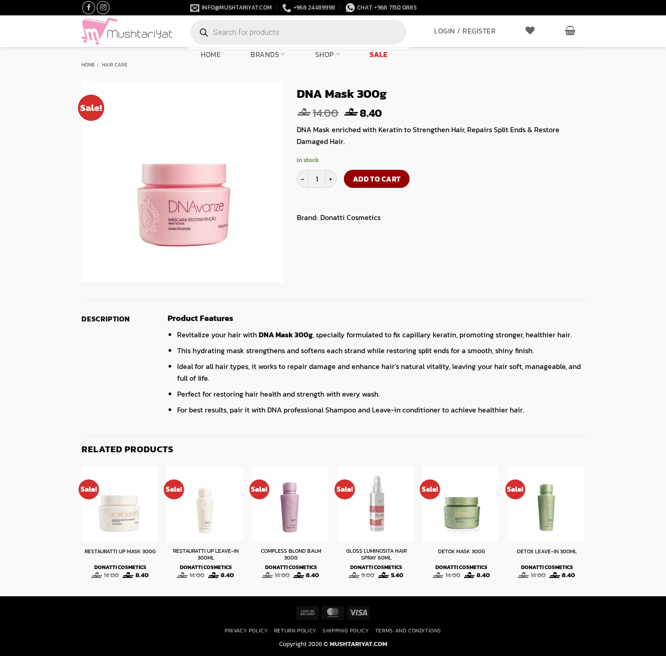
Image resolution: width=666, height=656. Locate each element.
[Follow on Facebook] (88, 7)
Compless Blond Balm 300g (291, 555)
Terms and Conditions (408, 631)
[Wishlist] (530, 30)
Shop (324, 54)
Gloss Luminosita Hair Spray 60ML (376, 555)
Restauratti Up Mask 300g (120, 551)
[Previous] (82, 530)
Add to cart (377, 179)
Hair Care (114, 64)
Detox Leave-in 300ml (547, 551)
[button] (465, 30)
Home (211, 54)
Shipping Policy (346, 631)
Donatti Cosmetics (350, 217)
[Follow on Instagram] (103, 7)
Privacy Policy (246, 631)
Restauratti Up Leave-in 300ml (206, 555)
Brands (265, 54)
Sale (378, 54)
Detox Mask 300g (461, 551)
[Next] (584, 530)
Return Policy (295, 631)
